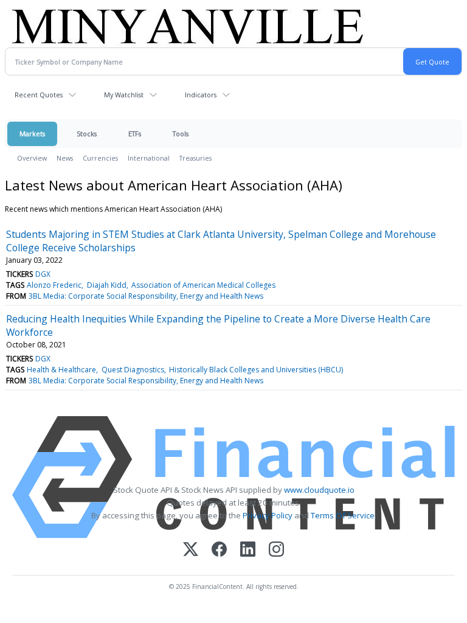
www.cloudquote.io (319, 489)
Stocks (87, 133)
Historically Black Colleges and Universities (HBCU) (256, 369)
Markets (32, 133)
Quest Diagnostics (133, 369)
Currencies (100, 157)
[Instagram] (276, 550)
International (149, 157)
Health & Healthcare (61, 369)
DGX (42, 274)
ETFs (134, 133)
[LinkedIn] (247, 550)
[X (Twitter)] (190, 550)
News (65, 157)
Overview (32, 157)
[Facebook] (219, 550)
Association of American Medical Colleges (203, 285)
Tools (181, 133)
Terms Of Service (343, 515)
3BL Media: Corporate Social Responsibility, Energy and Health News (146, 296)
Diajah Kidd (106, 285)
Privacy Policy (267, 515)
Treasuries (195, 157)
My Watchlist (124, 94)
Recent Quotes (39, 94)
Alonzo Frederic (54, 285)
